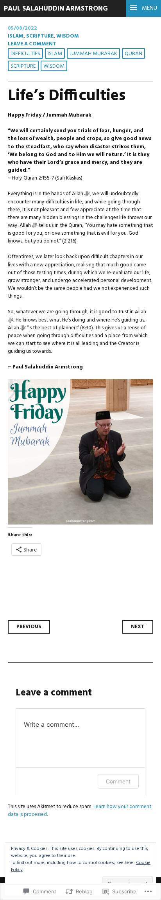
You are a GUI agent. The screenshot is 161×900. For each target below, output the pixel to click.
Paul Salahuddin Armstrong (56, 8)
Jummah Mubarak (93, 53)
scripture (40, 36)
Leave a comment (32, 44)
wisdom (67, 36)
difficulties (25, 53)
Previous (28, 627)
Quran (133, 53)
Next (138, 627)
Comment (118, 781)
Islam (15, 36)
